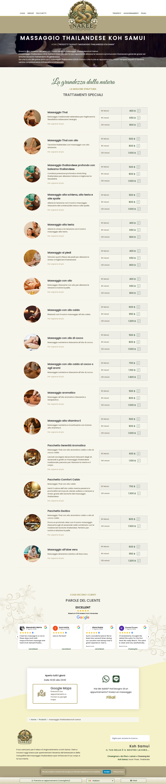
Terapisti (116, 13)
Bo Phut (124, 756)
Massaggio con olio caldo (64, 310)
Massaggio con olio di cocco (65, 338)
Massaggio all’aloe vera (62, 549)
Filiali (143, 13)
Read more (57, 646)
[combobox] (130, 738)
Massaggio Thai (58, 112)
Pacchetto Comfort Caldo (64, 479)
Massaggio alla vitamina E (64, 420)
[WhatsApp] (106, 679)
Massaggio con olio (60, 280)
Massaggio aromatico (61, 392)
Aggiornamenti (131, 13)
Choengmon (113, 756)
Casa (22, 13)
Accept (107, 772)
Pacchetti (41, 13)
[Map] (42, 693)
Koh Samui (140, 746)
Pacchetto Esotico (59, 511)
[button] (100, 780)
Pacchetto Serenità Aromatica (66, 445)
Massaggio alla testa (61, 224)
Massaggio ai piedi (59, 252)
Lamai (132, 756)
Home (54, 44)
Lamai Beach (33, 649)
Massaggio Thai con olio (63, 140)
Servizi (30, 13)
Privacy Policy (118, 772)
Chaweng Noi (99, 649)
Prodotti (42, 719)
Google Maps (61, 688)
